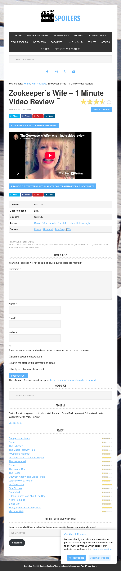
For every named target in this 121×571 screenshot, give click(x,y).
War (69, 229)
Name (13, 304)
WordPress (86, 566)
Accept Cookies (76, 557)
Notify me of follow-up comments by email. (33, 362)
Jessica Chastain (58, 223)
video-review (51, 244)
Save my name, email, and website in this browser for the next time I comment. (49, 350)
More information (102, 549)
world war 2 (81, 244)
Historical (48, 229)
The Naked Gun (17, 469)
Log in (94, 566)
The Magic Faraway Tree (22, 449)
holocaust (27, 244)
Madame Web (16, 511)
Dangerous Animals (19, 438)
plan (41, 244)
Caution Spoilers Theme (50, 566)
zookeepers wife (101, 244)
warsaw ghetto (66, 244)
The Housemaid (17, 461)
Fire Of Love (15, 488)
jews (36, 244)
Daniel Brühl (40, 223)
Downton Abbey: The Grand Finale (27, 476)
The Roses (14, 473)
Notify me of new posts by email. (28, 369)
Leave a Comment (101, 109)
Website (13, 332)
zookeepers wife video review (24, 247)
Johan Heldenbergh (79, 223)
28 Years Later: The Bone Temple (26, 457)
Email (12, 318)
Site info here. (15, 422)
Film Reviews (28, 241)
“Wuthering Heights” (19, 453)
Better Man (14, 503)
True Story (60, 229)
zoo (90, 244)
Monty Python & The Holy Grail (25, 507)
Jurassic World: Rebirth (21, 480)
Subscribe (17, 542)
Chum (12, 442)
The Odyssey (16, 446)
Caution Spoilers (60, 16)
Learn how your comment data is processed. (73, 380)
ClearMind (14, 492)
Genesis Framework (71, 566)
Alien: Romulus (17, 499)
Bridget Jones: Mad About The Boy (27, 496)
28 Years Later (16, 484)
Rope (12, 465)
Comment (15, 269)
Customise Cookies (99, 557)
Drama (37, 229)
